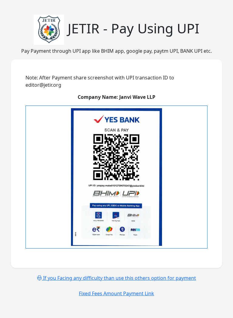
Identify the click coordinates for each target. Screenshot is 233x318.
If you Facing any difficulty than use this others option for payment (119, 278)
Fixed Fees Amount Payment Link (116, 293)
